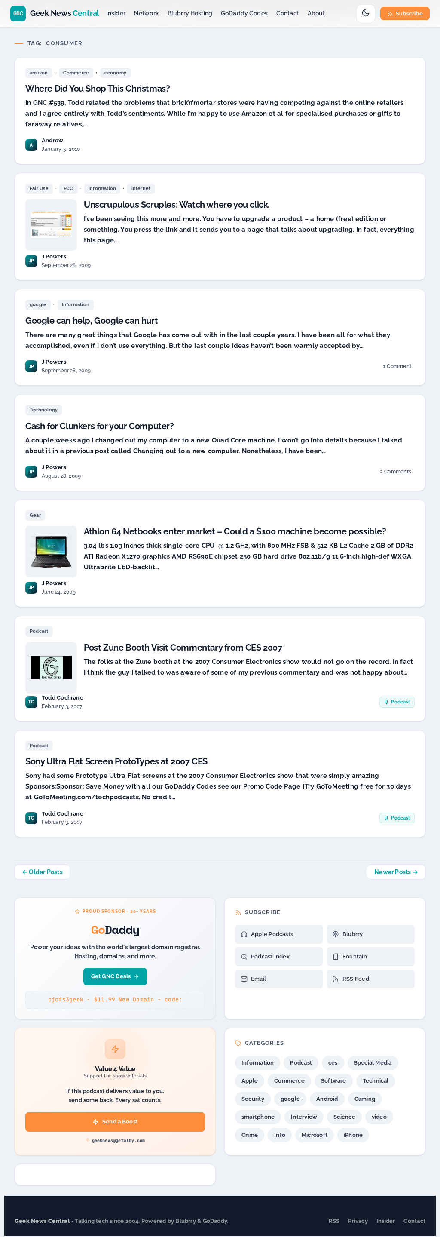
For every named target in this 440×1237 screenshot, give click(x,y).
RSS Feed (355, 979)
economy (115, 73)
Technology (44, 410)
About (316, 13)
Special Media (373, 1062)
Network (146, 13)
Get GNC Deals (111, 976)
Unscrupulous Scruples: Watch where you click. (177, 205)
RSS (334, 1221)
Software (333, 1080)
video (379, 1117)
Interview (304, 1117)
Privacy (358, 1221)
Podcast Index (270, 956)
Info (279, 1135)
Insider (115, 13)
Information (102, 188)
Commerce (76, 73)
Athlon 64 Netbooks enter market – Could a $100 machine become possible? (235, 531)
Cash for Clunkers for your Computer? (99, 426)
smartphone (258, 1117)
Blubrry (352, 934)
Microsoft (314, 1135)
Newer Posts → (396, 872)
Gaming (364, 1099)
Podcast (39, 631)
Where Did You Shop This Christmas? (97, 88)
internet (141, 188)
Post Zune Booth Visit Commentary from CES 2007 (183, 647)
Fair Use (39, 188)
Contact (287, 13)
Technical (376, 1080)
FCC (68, 188)
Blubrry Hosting (190, 13)
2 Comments (395, 473)
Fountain (354, 956)
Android (327, 1099)
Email (258, 979)
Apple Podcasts (272, 934)
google (38, 304)
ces (333, 1062)
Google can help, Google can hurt (91, 321)
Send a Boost (120, 1121)
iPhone (353, 1135)
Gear (35, 515)
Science (344, 1117)
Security (252, 1099)
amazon (39, 73)
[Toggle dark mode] (365, 13)
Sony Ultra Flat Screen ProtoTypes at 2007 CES (116, 761)
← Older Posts (42, 872)
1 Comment (396, 367)
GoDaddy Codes (244, 13)
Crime (249, 1135)
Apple (249, 1080)
